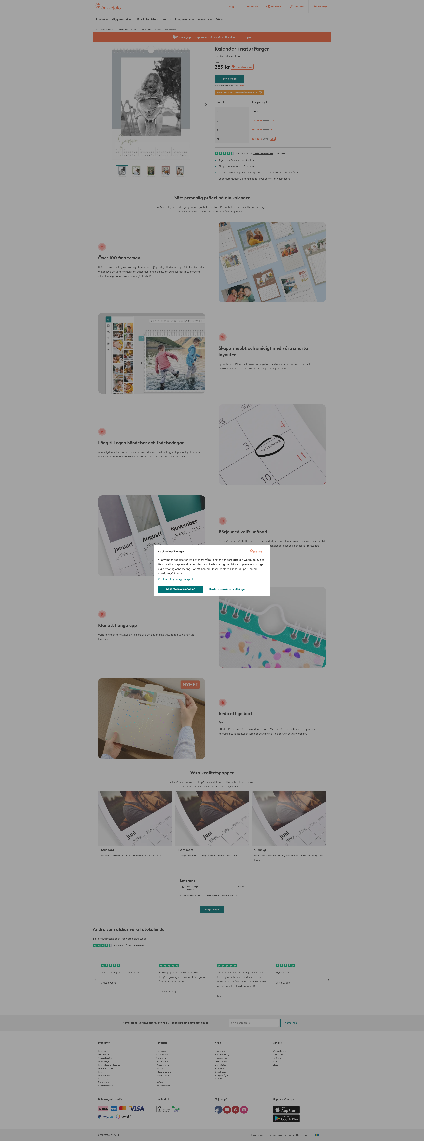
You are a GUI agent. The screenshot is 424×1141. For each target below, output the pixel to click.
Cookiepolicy (166, 579)
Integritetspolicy (185, 579)
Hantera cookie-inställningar (227, 589)
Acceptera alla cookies (180, 589)
